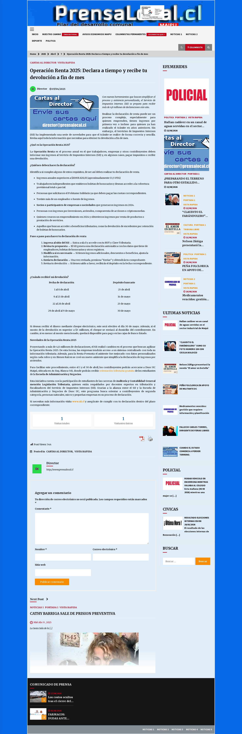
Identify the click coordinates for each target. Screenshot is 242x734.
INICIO (35, 34)
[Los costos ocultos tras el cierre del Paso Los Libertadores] (38, 696)
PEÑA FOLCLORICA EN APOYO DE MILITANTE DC (195, 268)
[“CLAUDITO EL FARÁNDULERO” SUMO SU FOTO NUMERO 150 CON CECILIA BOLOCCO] (172, 199)
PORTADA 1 (51, 607)
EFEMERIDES (175, 66)
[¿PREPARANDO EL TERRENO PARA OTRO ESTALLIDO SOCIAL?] (186, 153)
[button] (181, 47)
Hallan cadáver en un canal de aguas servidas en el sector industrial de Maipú (185, 124)
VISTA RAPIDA (66, 62)
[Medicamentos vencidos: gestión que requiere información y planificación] (172, 283)
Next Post (37, 599)
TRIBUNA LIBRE (191, 229)
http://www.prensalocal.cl (59, 469)
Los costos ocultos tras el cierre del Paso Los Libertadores (60, 699)
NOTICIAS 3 (177, 729)
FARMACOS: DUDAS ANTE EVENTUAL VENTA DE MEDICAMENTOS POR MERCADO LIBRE (60, 716)
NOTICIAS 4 (192, 729)
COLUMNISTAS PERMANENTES (140, 34)
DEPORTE (37, 40)
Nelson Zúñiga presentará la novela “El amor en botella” (193, 243)
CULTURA (188, 224)
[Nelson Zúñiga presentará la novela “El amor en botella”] (172, 228)
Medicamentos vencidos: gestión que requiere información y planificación (194, 297)
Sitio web (40, 564)
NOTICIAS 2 (191, 34)
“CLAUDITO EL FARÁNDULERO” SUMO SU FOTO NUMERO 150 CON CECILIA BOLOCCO (195, 214)
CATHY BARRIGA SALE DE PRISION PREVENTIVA (72, 613)
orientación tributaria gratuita (116, 370)
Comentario (43, 508)
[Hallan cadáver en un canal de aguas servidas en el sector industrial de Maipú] (186, 96)
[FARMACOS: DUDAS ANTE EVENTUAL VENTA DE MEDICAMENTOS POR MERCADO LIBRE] (38, 714)
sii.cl (83, 242)
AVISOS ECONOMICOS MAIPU (96, 34)
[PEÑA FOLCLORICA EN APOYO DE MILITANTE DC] (172, 258)
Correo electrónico (105, 549)
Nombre (41, 549)
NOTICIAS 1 (176, 34)
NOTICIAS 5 (206, 729)
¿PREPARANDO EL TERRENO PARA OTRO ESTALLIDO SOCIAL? (184, 180)
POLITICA (50, 40)
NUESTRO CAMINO (59, 34)
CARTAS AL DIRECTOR (43, 62)
